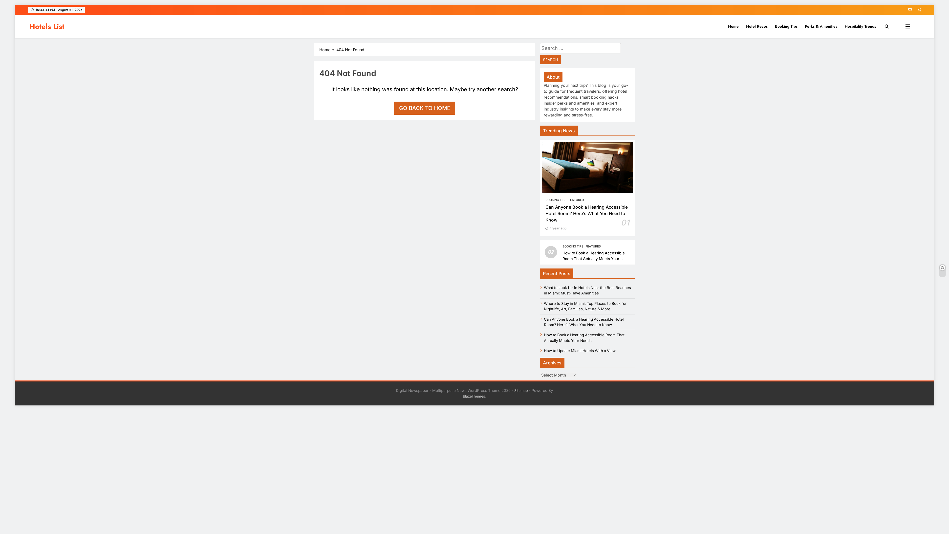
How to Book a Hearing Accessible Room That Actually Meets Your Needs (593, 259)
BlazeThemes (474, 396)
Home (733, 26)
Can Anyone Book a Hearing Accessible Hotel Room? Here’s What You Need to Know (586, 213)
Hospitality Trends (860, 26)
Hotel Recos (757, 26)
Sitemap (521, 390)
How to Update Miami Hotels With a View (580, 351)
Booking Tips (786, 26)
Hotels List (46, 26)
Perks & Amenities (821, 26)
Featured (576, 200)
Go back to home (424, 108)
